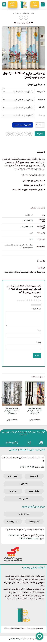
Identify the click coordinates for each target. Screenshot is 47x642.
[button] (43, 4)
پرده (32, 13)
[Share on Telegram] (8, 134)
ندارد (31, 238)
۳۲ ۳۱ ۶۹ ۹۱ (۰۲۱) (27, 467)
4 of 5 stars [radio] (21, 300)
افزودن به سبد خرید (23, 124)
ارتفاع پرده (41, 99)
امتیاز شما (37, 296)
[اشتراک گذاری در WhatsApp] (30, 134)
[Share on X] (21, 134)
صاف (3, 88)
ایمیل (38, 342)
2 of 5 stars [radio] (36, 300)
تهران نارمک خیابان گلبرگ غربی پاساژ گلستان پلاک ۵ (27, 432)
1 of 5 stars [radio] (40, 300)
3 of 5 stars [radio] (29, 300)
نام (39, 330)
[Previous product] (21, 18)
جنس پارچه (41, 91)
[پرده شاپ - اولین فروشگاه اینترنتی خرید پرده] (24, 4)
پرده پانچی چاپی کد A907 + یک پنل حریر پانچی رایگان (34, 410)
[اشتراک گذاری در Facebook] (26, 134)
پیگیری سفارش (12, 442)
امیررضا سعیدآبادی (15, 638)
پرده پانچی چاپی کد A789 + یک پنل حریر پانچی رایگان (12, 410)
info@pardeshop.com (29, 538)
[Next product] (26, 18)
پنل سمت (42, 115)
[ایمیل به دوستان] (17, 134)
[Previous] (44, 403)
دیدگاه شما (36, 308)
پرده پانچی (25, 13)
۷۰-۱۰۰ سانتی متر (27, 226)
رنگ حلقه (42, 107)
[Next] (2, 403)
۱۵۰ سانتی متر (28, 220)
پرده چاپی (16, 13)
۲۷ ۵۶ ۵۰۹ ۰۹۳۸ (15, 535)
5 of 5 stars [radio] (36, 304)
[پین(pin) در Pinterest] (12, 134)
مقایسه (40, 133)
